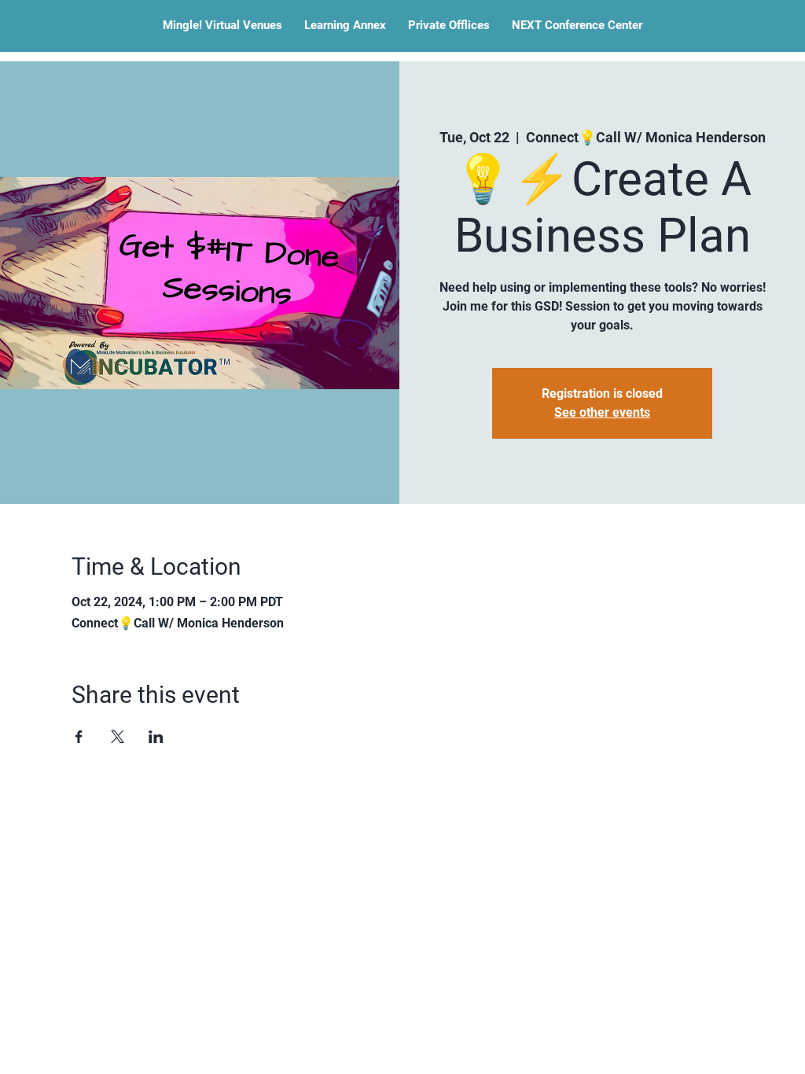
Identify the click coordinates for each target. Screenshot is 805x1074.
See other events (602, 412)
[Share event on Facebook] (79, 736)
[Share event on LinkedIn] (156, 736)
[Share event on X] (117, 736)
